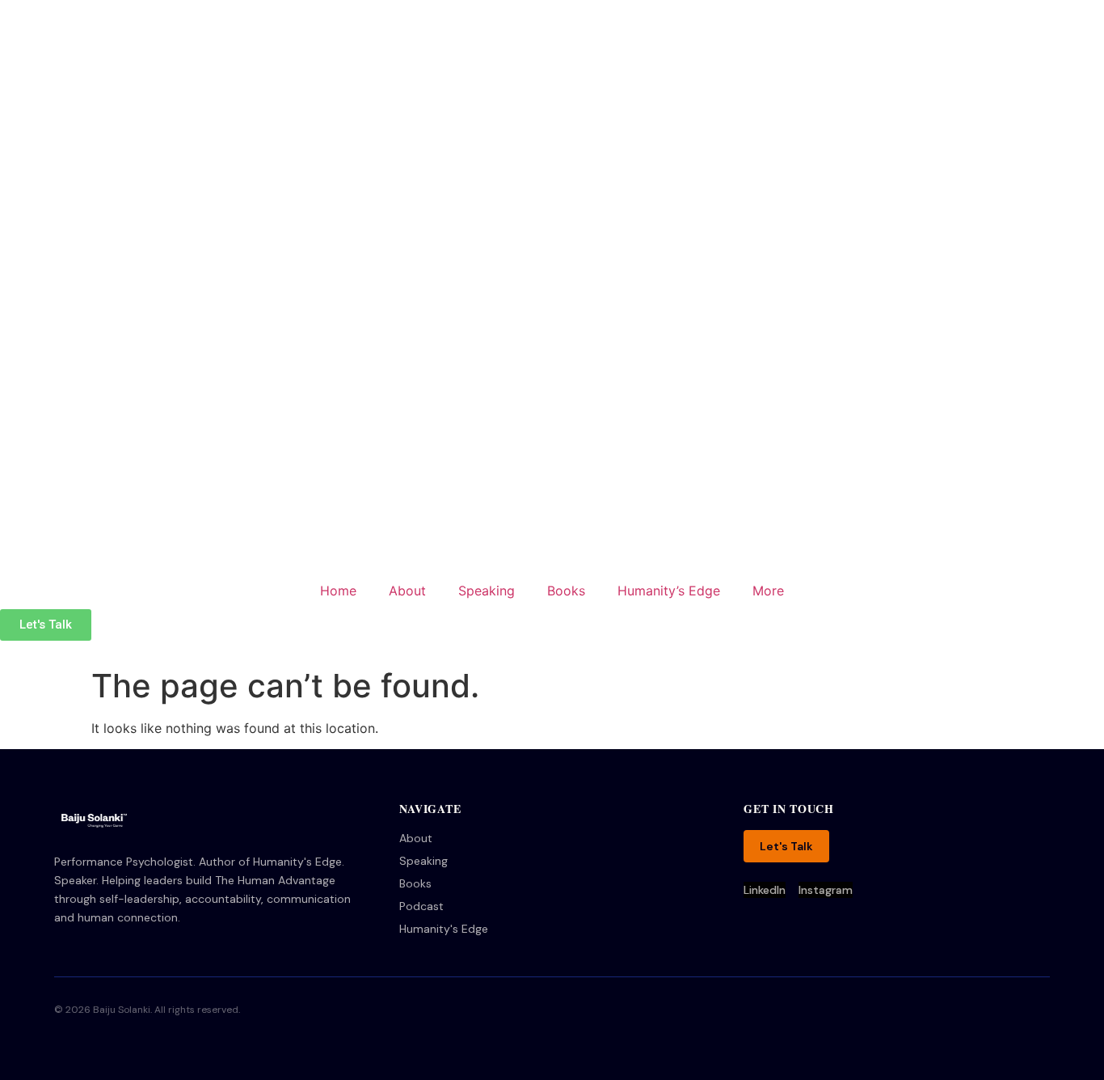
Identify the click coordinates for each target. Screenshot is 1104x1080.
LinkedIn (765, 890)
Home (338, 590)
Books (566, 590)
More (768, 590)
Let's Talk (786, 846)
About (407, 590)
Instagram (826, 890)
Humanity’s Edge (668, 590)
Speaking (486, 590)
